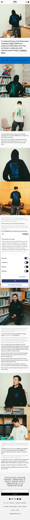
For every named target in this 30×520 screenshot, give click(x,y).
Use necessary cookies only (15, 284)
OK (15, 280)
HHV (11, 43)
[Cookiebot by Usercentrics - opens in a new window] (22, 234)
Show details (22, 276)
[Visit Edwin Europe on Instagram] (12, 499)
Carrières (13, 510)
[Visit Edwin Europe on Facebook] (10, 499)
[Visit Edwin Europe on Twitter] (15, 499)
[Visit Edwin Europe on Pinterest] (20, 499)
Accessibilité (6, 506)
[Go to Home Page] (15, 2)
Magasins (24, 506)
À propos (19, 506)
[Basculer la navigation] (2, 2)
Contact (17, 510)
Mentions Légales (13, 506)
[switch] (26, 263)
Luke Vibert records (8, 335)
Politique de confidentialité (21, 503)
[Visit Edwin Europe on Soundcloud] (17, 499)
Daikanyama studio (21, 141)
